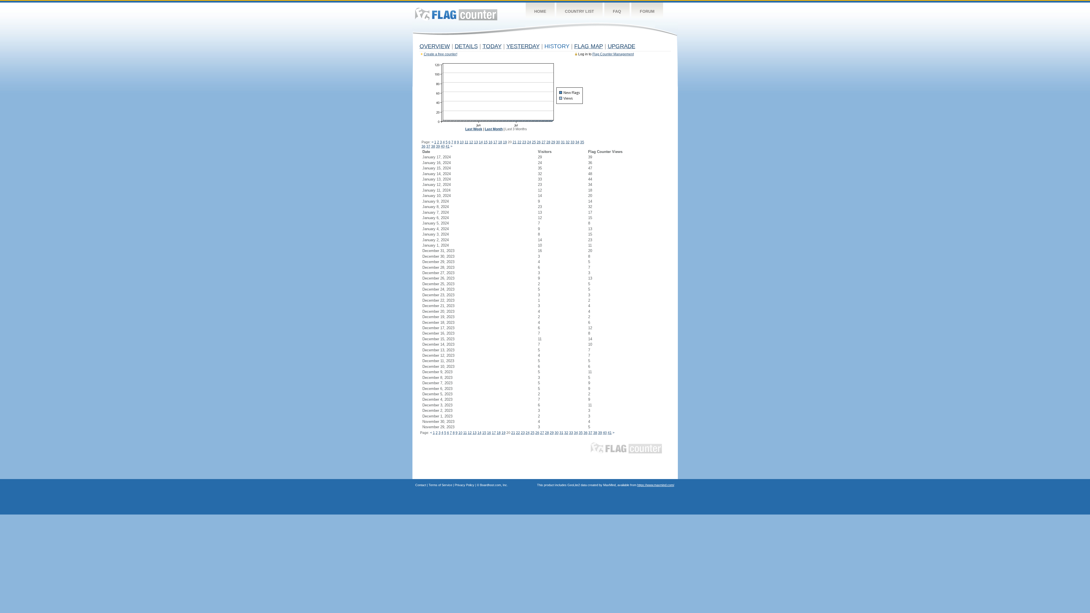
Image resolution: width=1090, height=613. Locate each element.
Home (540, 11)
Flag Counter (456, 14)
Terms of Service (440, 485)
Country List (579, 11)
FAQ (617, 11)
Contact (420, 485)
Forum (647, 11)
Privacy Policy (464, 485)
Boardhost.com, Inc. (494, 485)
